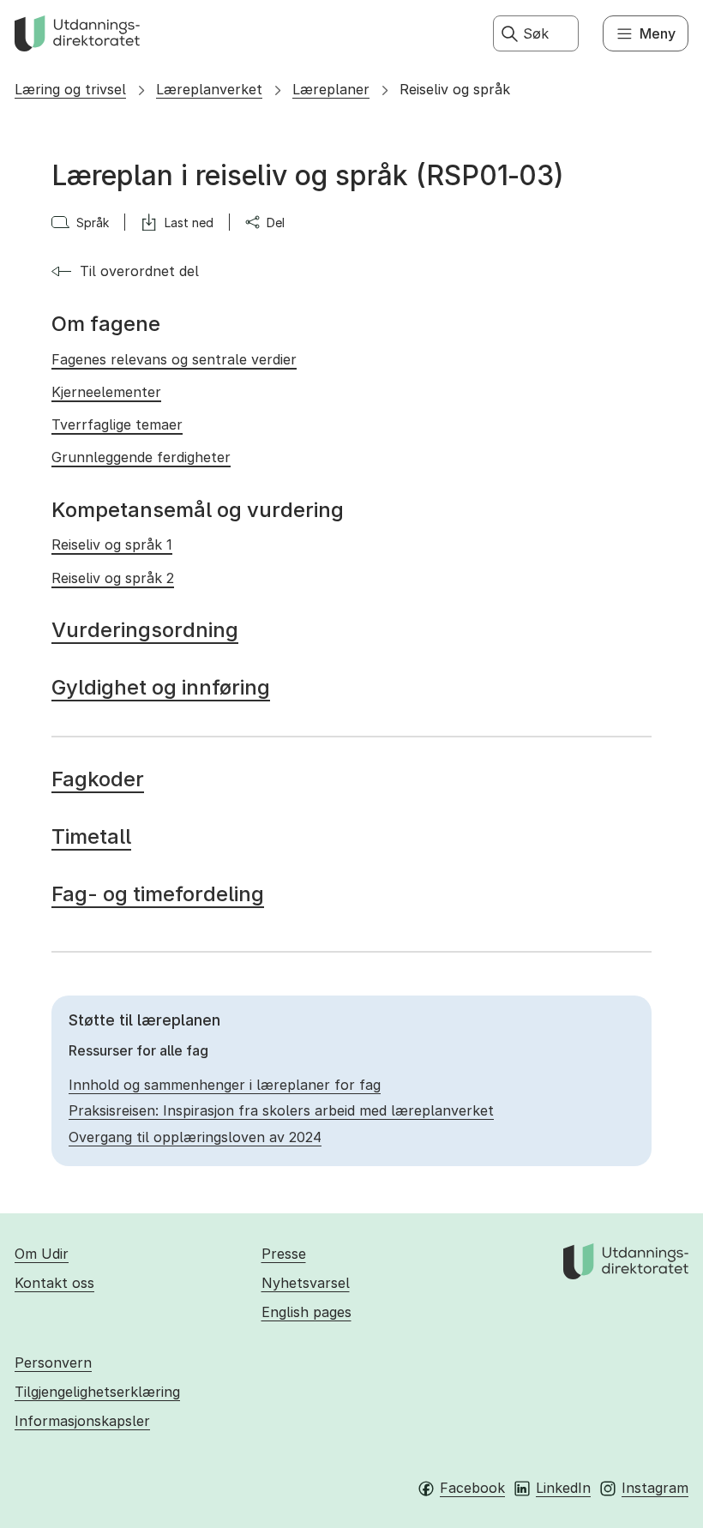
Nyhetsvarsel (305, 1282)
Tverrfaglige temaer (117, 424)
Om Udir (42, 1253)
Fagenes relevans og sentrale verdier (174, 359)
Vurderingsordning (144, 629)
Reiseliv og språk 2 (112, 578)
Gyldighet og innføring (160, 687)
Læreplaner (331, 89)
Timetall (91, 836)
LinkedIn (563, 1487)
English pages (306, 1311)
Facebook (472, 1487)
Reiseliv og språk (455, 89)
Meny (658, 33)
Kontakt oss (54, 1282)
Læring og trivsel (70, 89)
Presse (283, 1253)
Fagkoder (97, 779)
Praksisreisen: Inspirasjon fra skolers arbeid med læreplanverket (281, 1110)
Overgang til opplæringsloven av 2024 (195, 1137)
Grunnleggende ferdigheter (141, 457)
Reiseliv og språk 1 (111, 544)
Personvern (53, 1362)
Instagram (655, 1487)
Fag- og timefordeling (157, 893)
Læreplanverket (209, 89)
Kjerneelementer (106, 391)
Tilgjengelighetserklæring (97, 1391)
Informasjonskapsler (82, 1420)
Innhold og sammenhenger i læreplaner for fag (225, 1084)
